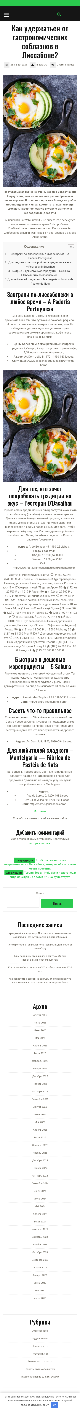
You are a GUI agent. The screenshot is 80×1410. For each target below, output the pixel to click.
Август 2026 (40, 1015)
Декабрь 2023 (40, 1236)
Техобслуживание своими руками (40, 1376)
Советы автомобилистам (40, 1369)
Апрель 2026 (40, 1045)
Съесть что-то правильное (40, 275)
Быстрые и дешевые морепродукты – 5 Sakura (40, 270)
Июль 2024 (40, 1191)
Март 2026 (40, 1053)
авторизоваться (39, 843)
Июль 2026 (40, 1022)
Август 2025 (40, 1106)
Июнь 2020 (40, 1282)
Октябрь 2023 (40, 1252)
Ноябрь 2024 (40, 1168)
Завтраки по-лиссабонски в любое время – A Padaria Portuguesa (40, 256)
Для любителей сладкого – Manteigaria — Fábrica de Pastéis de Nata (40, 281)
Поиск (40, 893)
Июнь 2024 (40, 1198)
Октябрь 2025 (40, 1091)
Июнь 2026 (40, 1030)
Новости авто (40, 1346)
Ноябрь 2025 (40, 1083)
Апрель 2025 (40, 1129)
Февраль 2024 (40, 1229)
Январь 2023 (40, 1275)
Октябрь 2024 (40, 1175)
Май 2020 (40, 1290)
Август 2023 (40, 1267)
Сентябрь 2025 (40, 1099)
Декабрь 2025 (40, 1076)
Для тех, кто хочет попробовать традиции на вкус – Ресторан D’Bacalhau (40, 264)
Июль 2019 (40, 1298)
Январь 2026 (40, 1068)
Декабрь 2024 (40, 1160)
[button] (69, 248)
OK (54, 1404)
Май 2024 (40, 1206)
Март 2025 (40, 1137)
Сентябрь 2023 (40, 1259)
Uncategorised (40, 1330)
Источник (40, 811)
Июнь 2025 (40, 1114)
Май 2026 (40, 1038)
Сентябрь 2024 (40, 1183)
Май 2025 (40, 1122)
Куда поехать (40, 1338)
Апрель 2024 (40, 1214)
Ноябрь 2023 (40, 1244)
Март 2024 (40, 1221)
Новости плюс (40, 1353)
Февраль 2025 (40, 1145)
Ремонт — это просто (40, 1361)
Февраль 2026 (40, 1061)
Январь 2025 (40, 1152)
